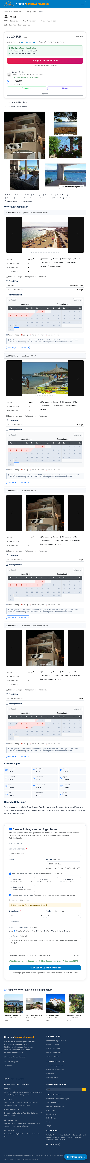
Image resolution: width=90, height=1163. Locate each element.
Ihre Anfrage (18, 936)
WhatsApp (27, 88)
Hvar (25, 1123)
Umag (22, 1095)
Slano (39, 1134)
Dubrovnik (9, 1130)
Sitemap (18, 1159)
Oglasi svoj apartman (30, 1159)
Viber (66, 88)
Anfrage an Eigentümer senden (46, 968)
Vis (28, 1126)
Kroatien (7, 12)
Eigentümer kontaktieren (46, 60)
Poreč (40, 1092)
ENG (25, 931)
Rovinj (16, 1095)
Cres (6, 1102)
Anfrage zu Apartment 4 (19, 756)
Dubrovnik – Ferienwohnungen (57, 1098)
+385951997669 (15, 81)
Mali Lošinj (24, 1102)
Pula (5, 1095)
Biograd (7, 1113)
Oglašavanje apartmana (15, 1079)
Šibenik (29, 1113)
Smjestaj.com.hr (52, 1077)
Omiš (38, 1123)
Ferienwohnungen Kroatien (56, 1041)
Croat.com (50, 1074)
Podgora (7, 1126)
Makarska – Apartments (55, 1106)
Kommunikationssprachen (23, 927)
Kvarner (8, 1099)
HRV (59, 931)
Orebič (34, 1134)
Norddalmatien (18, 12)
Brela (20, 1123)
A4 (27, 42)
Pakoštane (18, 1113)
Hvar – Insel (50, 1110)
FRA (45, 931)
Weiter (77, 300)
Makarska (31, 1123)
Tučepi (23, 1126)
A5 (30, 42)
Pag (24, 1113)
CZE (18, 931)
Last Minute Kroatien (54, 1052)
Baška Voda (8, 1123)
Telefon (53, 859)
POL (66, 931)
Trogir (18, 1126)
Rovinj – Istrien (51, 1114)
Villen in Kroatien (52, 1056)
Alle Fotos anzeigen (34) (73, 187)
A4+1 (34, 42)
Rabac (10, 1095)
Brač (15, 1123)
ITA (32, 931)
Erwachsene (15, 911)
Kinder (55, 911)
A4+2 (23, 42)
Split (13, 1126)
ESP (38, 931)
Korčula (21, 1134)
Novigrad (33, 1092)
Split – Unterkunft (52, 1102)
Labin (21, 1092)
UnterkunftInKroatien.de (55, 1070)
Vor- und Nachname (18, 849)
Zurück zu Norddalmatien (17, 107)
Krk (18, 1102)
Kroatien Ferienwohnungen (16, 1057)
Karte (46, 94)
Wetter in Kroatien (53, 1048)
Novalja (32, 1102)
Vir (42, 1113)
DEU (11, 931)
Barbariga (7, 1092)
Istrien (7, 1089)
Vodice (6, 1116)
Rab (20, 1105)
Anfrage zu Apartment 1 (19, 347)
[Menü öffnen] (83, 3)
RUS (52, 931)
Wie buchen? (54, 1144)
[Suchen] (84, 1089)
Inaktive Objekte (12, 1062)
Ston (5, 1137)
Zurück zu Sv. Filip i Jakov (18, 102)
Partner (9, 1066)
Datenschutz (8, 1159)
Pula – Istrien (51, 1118)
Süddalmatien (10, 1120)
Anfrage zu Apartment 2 (19, 482)
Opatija (15, 1105)
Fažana (15, 1092)
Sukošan (36, 1113)
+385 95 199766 (15, 84)
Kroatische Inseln (52, 1045)
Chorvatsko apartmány (54, 1066)
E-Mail (12, 859)
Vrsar (27, 1095)
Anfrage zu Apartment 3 (19, 617)
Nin (12, 1113)
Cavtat (6, 1134)
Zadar (12, 1116)
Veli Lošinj (26, 1105)
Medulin (26, 1092)
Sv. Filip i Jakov (31, 12)
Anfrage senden (77, 1157)
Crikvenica (12, 1102)
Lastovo (27, 1134)
